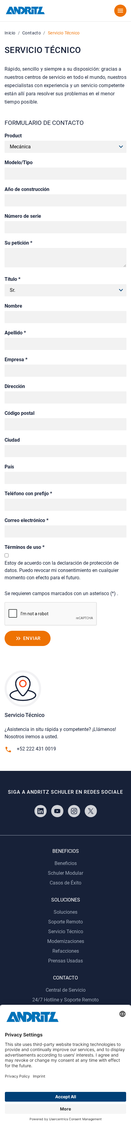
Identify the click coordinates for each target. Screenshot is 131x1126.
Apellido (15, 333)
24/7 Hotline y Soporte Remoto (65, 1000)
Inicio (10, 32)
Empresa (16, 359)
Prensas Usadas (65, 961)
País (9, 467)
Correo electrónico (26, 520)
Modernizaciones (65, 941)
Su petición (18, 243)
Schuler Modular (65, 873)
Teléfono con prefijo (28, 493)
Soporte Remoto (65, 922)
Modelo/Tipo (19, 162)
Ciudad (12, 440)
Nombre (13, 306)
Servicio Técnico (65, 931)
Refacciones (65, 951)
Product (13, 136)
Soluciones (65, 912)
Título (12, 279)
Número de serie (23, 216)
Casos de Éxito (65, 883)
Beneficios (66, 863)
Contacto (31, 32)
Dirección (15, 386)
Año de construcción (27, 189)
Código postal (19, 413)
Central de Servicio (66, 990)
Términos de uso (24, 547)
